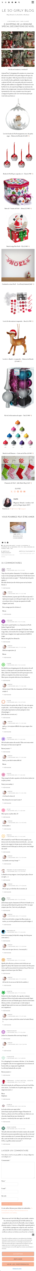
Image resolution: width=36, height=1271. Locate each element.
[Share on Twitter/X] (5, 542)
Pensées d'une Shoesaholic (16, 870)
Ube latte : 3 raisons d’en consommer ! (18, 536)
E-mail (3, 1188)
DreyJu (9, 835)
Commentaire (5, 1160)
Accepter (18, 1254)
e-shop (18, 545)
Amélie (10, 592)
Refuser (18, 1259)
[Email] (15, 2)
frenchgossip (12, 1030)
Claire (9, 663)
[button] (33, 2)
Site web (3, 1196)
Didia (8, 898)
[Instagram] (5, 2)
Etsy (19, 547)
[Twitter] (2, 2)
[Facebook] (12, 2)
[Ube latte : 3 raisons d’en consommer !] (18, 527)
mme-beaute (11, 930)
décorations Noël (9, 545)
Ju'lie (8, 809)
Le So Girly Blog (18, 10)
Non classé (25, 21)
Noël (8, 548)
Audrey (9, 737)
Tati (11, 548)
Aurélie (9, 1104)
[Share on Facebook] (2, 542)
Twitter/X (16, 509)
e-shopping (24, 545)
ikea (25, 547)
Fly (22, 547)
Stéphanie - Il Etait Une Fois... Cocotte (20, 1080)
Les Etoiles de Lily (27, 552)
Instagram (23, 509)
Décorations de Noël (7, 553)
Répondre (6, 588)
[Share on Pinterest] (7, 542)
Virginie (9, 620)
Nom (3, 1181)
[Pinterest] (9, 2)
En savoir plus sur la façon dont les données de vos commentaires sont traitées (17, 1210)
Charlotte (10, 1056)
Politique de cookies (17, 1268)
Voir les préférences (18, 1264)
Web (11, 509)
